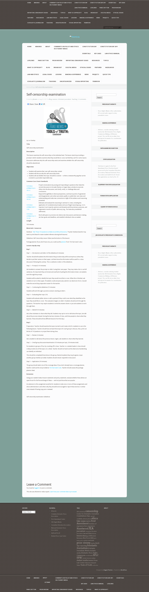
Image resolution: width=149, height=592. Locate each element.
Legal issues (64, 18)
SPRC (80, 557)
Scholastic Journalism (35, 23)
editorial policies (87, 519)
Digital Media (105, 13)
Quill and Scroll (55, 533)
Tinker (78, 565)
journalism (81, 531)
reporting (83, 546)
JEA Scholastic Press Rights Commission (109, 235)
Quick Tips (115, 18)
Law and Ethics (52, 18)
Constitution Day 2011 (98, 2)
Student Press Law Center (58, 536)
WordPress (124, 570)
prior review (83, 542)
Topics (63, 13)
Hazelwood (40, 18)
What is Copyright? (75, 13)
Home (29, 2)
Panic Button (104, 7)
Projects (106, 18)
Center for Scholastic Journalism (88, 514)
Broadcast (94, 13)
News (98, 18)
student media (82, 560)
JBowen (35, 99)
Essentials (112, 2)
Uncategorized (61, 23)
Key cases (122, 2)
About (44, 2)
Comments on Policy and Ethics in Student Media (61, 4)
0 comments (82, 99)
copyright (92, 516)
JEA (91, 528)
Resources (54, 13)
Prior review (116, 7)
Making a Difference (87, 18)
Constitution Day (80, 2)
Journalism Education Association (60, 525)
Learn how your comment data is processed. (63, 491)
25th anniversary (81, 511)
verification (95, 565)
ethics (95, 518)
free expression (89, 526)
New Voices (86, 538)
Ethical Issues (118, 13)
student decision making (89, 558)
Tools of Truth (86, 565)
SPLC (95, 555)
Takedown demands (90, 563)
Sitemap (47, 582)
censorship (92, 511)
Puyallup (93, 543)
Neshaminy (80, 538)
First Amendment (86, 522)
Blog (86, 13)
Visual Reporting (75, 23)
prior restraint (89, 540)
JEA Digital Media (56, 522)
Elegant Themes (108, 570)
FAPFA (88, 521)
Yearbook (87, 23)
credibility (79, 519)
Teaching (49, 23)
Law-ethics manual (80, 7)
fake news (81, 521)
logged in (37, 488)
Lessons (74, 18)
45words (37, 2)
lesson (94, 533)
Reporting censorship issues (37, 13)
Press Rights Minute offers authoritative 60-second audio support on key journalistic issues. (109, 113)
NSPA (92, 538)
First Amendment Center (58, 519)
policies (82, 540)
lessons (79, 536)
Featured (30, 18)
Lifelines (93, 7)
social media (89, 555)
